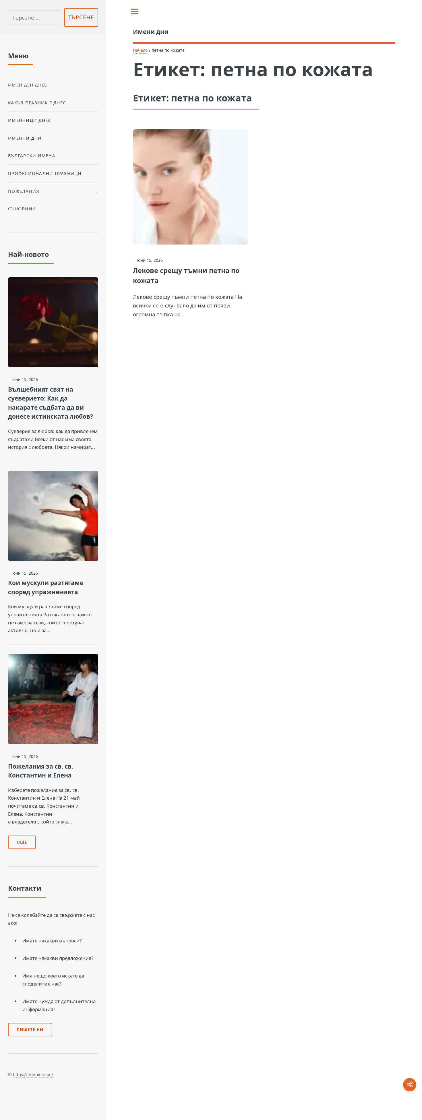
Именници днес (29, 120)
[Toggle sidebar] (134, 11)
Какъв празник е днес (37, 102)
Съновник (21, 208)
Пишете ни (30, 1029)
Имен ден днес (27, 85)
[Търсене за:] (35, 17)
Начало (140, 50)
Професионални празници (45, 173)
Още (22, 842)
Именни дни (25, 138)
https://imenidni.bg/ (33, 1074)
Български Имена (31, 155)
